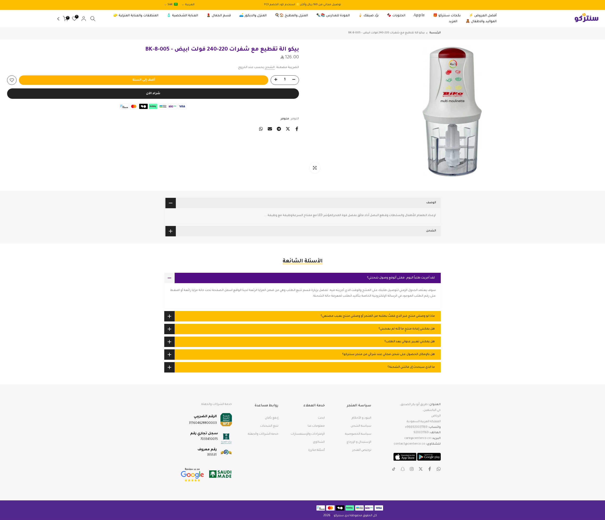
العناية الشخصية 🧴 (182, 15)
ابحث (321, 418)
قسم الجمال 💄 (218, 15)
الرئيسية (435, 33)
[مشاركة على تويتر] (288, 129)
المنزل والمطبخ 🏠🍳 (291, 15)
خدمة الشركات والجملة (263, 434)
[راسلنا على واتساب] (438, 469)
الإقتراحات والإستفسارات (308, 434)
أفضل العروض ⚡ (483, 15)
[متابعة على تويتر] (421, 469)
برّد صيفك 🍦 (368, 15)
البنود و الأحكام (361, 418)
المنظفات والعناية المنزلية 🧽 (135, 15)
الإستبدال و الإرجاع (359, 442)
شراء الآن (153, 93)
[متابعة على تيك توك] (394, 469)
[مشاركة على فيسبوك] (297, 129)
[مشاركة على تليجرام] (279, 129)
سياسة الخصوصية (358, 434)
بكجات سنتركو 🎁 (447, 15)
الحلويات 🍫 (396, 15)
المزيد (453, 21)
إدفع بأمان (271, 418)
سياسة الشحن (361, 426)
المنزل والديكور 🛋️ (253, 15)
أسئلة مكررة (316, 450)
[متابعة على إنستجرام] (412, 469)
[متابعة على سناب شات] (403, 469)
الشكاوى (319, 442)
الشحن (270, 67)
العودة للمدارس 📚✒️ (333, 15)
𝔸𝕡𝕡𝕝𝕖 (419, 15)
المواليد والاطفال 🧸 (481, 21)
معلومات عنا (316, 426)
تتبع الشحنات (269, 426)
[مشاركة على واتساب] (261, 129)
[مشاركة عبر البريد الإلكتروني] (270, 129)
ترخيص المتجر (361, 450)
